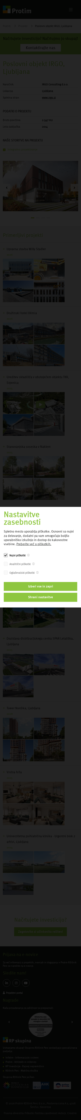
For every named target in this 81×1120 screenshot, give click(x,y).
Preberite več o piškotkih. (33, 544)
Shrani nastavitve (40, 597)
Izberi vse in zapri (40, 586)
